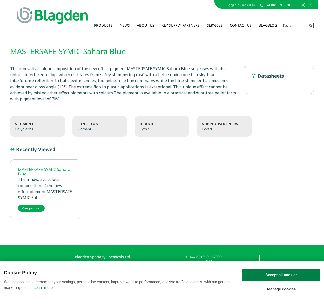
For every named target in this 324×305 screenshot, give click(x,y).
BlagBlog (268, 25)
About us (145, 25)
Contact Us (241, 25)
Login (231, 5)
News (125, 25)
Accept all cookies (281, 275)
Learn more (43, 287)
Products (103, 25)
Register (247, 5)
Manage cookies (281, 289)
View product (31, 208)
